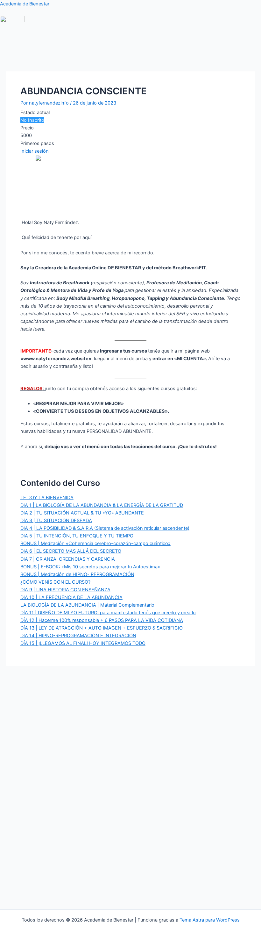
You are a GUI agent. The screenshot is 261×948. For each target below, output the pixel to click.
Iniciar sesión (34, 151)
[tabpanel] (130, 316)
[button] (111, 46)
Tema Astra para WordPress (210, 920)
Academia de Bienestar (24, 4)
